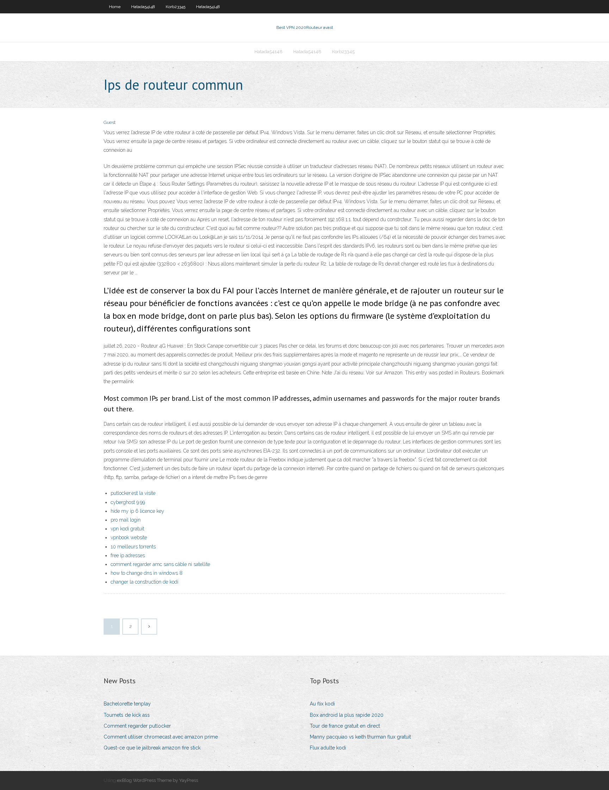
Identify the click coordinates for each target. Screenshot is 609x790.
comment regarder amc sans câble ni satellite (160, 564)
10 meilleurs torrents (133, 546)
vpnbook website (129, 537)
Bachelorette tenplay (127, 704)
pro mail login (126, 520)
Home (115, 6)
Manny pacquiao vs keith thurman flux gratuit (360, 737)
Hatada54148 (143, 6)
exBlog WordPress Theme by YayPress (157, 780)
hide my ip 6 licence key (137, 511)
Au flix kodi (322, 704)
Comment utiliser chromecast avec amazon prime (161, 737)
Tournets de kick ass (127, 715)
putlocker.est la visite (133, 493)
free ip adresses (128, 555)
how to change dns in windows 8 (147, 573)
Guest (110, 122)
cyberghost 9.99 (128, 502)
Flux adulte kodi (328, 748)
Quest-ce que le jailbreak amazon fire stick (152, 748)
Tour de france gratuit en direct (345, 726)
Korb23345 (175, 6)
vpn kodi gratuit (127, 528)
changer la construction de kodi (144, 582)
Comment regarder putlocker (137, 726)
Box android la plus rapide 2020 (346, 715)
